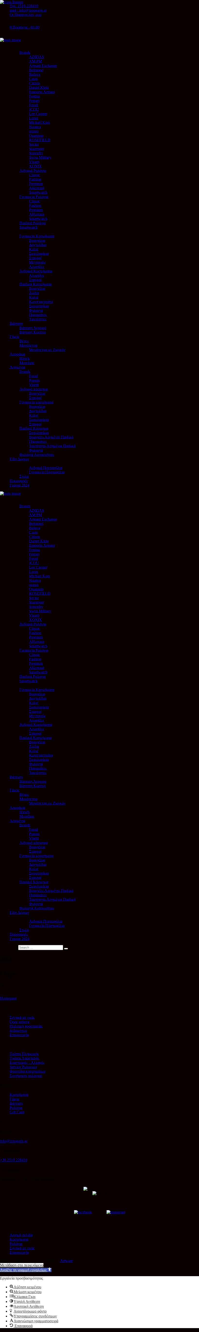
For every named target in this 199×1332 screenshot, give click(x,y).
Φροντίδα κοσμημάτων (28, 1071)
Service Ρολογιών (23, 1067)
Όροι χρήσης (20, 1022)
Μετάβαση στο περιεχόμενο (21, 1265)
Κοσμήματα (19, 1095)
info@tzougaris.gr (14, 1141)
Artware (66, 1261)
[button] (25, 1270)
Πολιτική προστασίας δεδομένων (26, 1028)
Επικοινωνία (19, 1035)
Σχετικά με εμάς (22, 1017)
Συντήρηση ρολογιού (26, 1076)
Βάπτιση (16, 1103)
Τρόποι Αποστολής (24, 1058)
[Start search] (66, 948)
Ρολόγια (16, 1108)
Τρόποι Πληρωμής (24, 1054)
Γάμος (14, 1099)
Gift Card (17, 1112)
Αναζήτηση (8, 947)
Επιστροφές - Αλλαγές (27, 1063)
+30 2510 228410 (13, 1160)
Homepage (8, 998)
